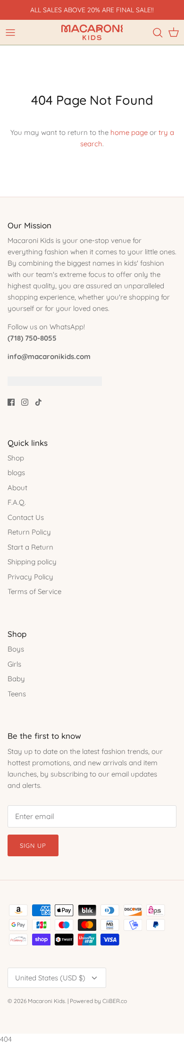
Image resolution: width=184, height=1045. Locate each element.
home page (129, 132)
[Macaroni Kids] (92, 32)
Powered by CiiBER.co (98, 1000)
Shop (16, 457)
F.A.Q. (17, 502)
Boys (16, 648)
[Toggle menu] (10, 32)
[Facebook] (11, 402)
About (17, 487)
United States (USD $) (50, 977)
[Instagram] (24, 402)
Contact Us (26, 517)
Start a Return (30, 547)
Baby (16, 678)
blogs (16, 472)
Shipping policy (32, 561)
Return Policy (29, 531)
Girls (14, 664)
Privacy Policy (30, 576)
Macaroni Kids (46, 1000)
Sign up (33, 845)
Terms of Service (34, 591)
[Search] (157, 32)
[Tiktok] (38, 402)
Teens (17, 693)
